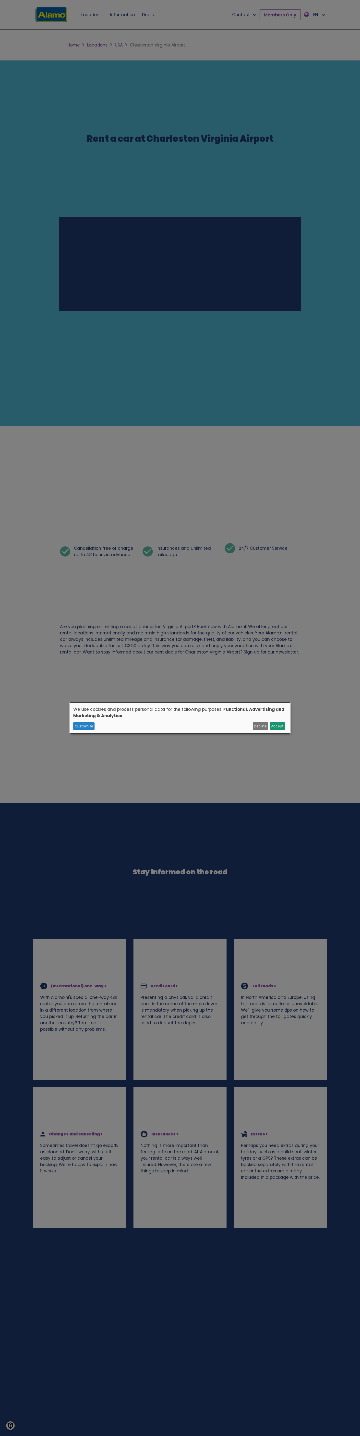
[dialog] (180, 718)
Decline (260, 726)
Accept (277, 726)
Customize (84, 726)
